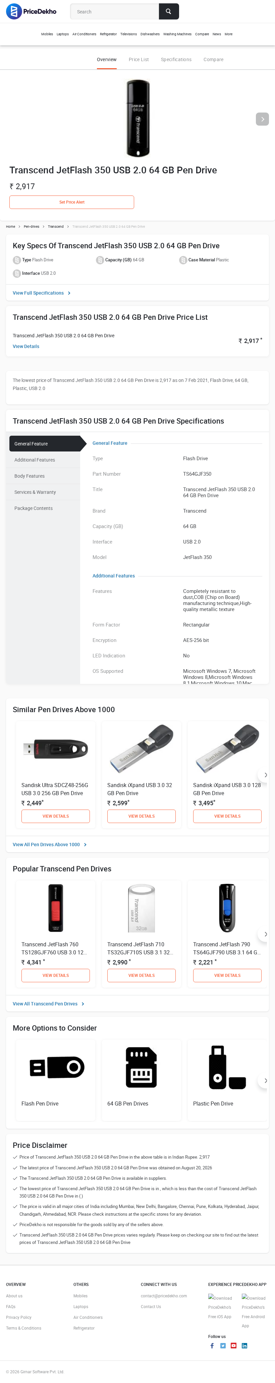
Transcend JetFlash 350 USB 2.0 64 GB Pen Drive (63, 335)
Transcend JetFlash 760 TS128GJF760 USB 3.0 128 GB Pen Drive (54, 952)
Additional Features (34, 460)
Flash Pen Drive (39, 1103)
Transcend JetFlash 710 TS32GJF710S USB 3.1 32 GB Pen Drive (138, 952)
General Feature (31, 443)
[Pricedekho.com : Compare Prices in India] (35, 11)
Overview (107, 59)
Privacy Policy (19, 1317)
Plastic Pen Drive (213, 1103)
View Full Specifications (38, 293)
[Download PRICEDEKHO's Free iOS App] (221, 1308)
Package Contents (33, 508)
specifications (176, 59)
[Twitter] (223, 1346)
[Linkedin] (244, 1346)
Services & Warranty (35, 492)
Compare (213, 59)
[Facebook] (212, 1346)
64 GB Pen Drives (127, 1103)
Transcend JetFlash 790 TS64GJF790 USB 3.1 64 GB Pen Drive (227, 952)
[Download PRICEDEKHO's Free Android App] (255, 1312)
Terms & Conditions (23, 1328)
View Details (26, 346)
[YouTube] (234, 1346)
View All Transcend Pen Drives (45, 1003)
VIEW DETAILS (56, 816)
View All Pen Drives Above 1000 (46, 844)
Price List (139, 59)
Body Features (29, 476)
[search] (169, 11)
